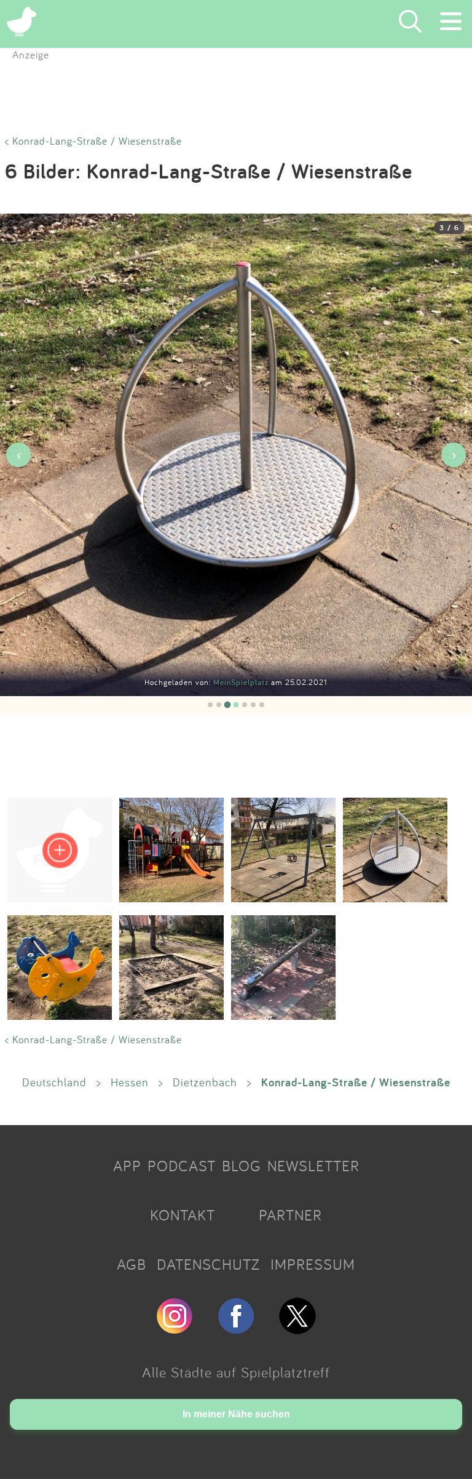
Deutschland (54, 1082)
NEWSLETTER (313, 1166)
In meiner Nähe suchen (236, 1414)
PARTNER (290, 1215)
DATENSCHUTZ (208, 1264)
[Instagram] (174, 1329)
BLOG (241, 1166)
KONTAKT (182, 1215)
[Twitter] (297, 1329)
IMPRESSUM (312, 1264)
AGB (131, 1264)
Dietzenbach (205, 1082)
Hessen (130, 1082)
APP (127, 1166)
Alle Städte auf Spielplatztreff (236, 1372)
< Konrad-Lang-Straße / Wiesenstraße (93, 140)
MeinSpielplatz (242, 682)
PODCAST (182, 1166)
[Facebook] (236, 1329)
